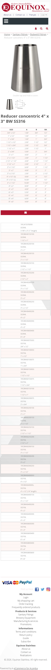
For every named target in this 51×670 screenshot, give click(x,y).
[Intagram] (48, 589)
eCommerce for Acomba (26, 668)
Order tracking (26, 603)
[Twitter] (43, 589)
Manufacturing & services (26, 621)
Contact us (20, 14)
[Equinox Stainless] (25, 7)
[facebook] (37, 589)
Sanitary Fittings (20, 34)
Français (32, 14)
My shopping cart (26, 600)
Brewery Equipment (25, 617)
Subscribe (26, 641)
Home (7, 34)
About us (7, 14)
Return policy (25, 634)
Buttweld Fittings (38, 34)
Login (25, 597)
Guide (26, 638)
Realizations (26, 655)
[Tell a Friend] (25, 212)
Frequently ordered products (26, 607)
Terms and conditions (26, 631)
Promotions (25, 624)
